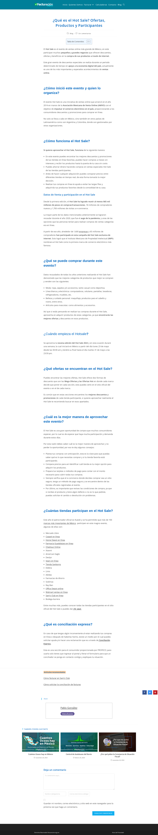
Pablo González (69, 707)
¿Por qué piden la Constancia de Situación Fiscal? (117, 755)
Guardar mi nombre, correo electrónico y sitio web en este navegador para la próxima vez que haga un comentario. (78, 805)
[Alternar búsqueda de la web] (123, 4)
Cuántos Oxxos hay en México (40, 754)
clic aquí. (77, 609)
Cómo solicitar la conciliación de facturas (62, 684)
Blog (71, 33)
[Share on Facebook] (144, 694)
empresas (83, 231)
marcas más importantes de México (60, 523)
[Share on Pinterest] (155, 694)
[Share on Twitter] (150, 694)
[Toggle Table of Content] (87, 41)
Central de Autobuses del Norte (79, 754)
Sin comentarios (84, 33)
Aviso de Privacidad (118, 832)
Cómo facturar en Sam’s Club (57, 678)
